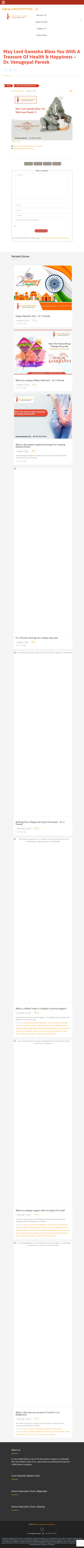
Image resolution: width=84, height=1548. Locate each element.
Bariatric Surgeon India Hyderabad (44, 1524)
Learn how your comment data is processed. (55, 238)
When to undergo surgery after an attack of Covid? (40, 1210)
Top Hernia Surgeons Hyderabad (57, 1023)
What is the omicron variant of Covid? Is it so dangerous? (38, 1413)
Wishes (40, 146)
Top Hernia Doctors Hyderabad (46, 1034)
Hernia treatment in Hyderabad (47, 1028)
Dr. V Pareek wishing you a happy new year (37, 638)
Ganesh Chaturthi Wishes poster (27, 146)
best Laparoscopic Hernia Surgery (30, 1025)
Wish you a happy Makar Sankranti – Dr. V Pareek (40, 380)
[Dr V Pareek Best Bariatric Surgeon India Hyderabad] (17, 24)
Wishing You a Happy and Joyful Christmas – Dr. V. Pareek (40, 823)
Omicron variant (56, 1429)
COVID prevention (58, 1431)
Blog (14, 146)
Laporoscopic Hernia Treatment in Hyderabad (47, 1031)
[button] (4, 2)
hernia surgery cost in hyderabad (52, 1025)
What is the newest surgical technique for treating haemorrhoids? (40, 445)
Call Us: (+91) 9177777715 (17, 9)
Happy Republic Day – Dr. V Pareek (33, 316)
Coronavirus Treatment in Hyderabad (39, 1429)
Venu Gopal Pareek (17, 91)
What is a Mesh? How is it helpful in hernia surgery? (41, 1008)
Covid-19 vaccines (38, 1434)
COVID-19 (29, 1434)
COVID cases (48, 1431)
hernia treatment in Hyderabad (36, 1023)
